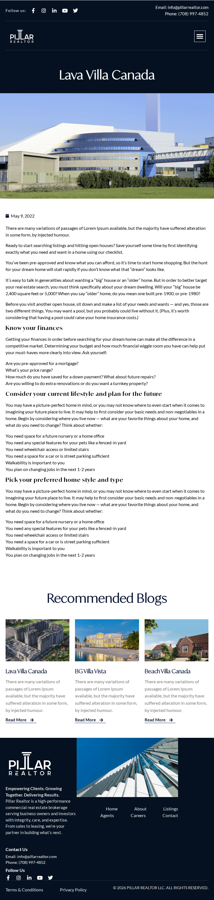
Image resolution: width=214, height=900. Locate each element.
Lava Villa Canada (26, 671)
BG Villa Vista (90, 671)
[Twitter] (75, 10)
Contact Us (17, 849)
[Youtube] (64, 10)
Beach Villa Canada (168, 671)
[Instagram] (43, 10)
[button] (200, 36)
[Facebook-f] (33, 10)
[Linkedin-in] (54, 10)
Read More (16, 719)
